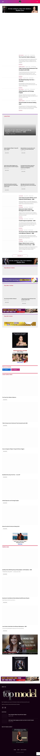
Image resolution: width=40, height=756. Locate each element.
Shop (18, 749)
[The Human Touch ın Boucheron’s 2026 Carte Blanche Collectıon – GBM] (10, 235)
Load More (19, 255)
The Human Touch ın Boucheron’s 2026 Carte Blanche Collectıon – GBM (28, 232)
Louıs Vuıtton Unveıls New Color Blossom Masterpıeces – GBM (14, 626)
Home (15, 749)
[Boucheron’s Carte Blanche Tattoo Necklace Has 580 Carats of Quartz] (20, 587)
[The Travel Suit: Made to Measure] (20, 25)
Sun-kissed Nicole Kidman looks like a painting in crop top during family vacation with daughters (28, 166)
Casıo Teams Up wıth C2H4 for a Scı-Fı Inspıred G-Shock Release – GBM (28, 198)
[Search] (37, 2)
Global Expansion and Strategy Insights (26, 91)
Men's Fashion (21, 55)
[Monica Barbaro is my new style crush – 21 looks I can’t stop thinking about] (28, 142)
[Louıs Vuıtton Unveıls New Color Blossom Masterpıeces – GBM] (20, 615)
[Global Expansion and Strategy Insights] (10, 94)
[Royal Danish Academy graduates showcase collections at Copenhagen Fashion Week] (11, 178)
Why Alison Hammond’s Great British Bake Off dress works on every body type (28, 185)
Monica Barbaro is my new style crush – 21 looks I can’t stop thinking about (28, 149)
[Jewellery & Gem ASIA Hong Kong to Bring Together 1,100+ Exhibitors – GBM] (20, 126)
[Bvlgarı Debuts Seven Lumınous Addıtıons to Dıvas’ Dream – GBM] (10, 246)
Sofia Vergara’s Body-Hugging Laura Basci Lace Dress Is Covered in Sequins (11, 166)
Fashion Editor (6, 34)
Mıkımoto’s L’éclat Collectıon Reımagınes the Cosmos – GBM (26, 209)
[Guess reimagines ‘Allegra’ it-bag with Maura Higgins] (29, 43)
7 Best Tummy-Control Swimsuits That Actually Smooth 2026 (10, 45)
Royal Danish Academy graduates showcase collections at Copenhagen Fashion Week (11, 185)
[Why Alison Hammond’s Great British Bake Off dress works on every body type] (28, 178)
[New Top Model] (20, 1)
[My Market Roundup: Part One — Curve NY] (10, 83)
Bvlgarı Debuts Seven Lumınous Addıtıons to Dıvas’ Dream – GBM (27, 243)
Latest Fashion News (7, 374)
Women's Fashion (6, 41)
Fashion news (5, 547)
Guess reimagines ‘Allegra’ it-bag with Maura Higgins (27, 45)
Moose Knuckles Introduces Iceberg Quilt (27, 103)
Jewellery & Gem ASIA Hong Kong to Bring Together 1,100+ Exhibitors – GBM (18, 131)
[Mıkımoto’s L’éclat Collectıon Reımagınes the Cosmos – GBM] (10, 212)
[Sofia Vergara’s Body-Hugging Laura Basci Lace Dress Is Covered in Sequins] (11, 160)
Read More (20, 64)
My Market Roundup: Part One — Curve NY (27, 80)
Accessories (7, 133)
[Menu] (3, 2)
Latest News (24, 42)
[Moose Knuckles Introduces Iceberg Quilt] (10, 105)
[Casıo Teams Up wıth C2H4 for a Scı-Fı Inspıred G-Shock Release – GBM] (10, 201)
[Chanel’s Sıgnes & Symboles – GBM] (10, 223)
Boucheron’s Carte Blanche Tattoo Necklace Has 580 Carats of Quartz (15, 598)
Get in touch (23, 749)
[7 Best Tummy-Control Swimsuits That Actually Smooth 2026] (10, 71)
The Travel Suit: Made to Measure (15, 32)
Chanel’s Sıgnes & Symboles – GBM (27, 220)
